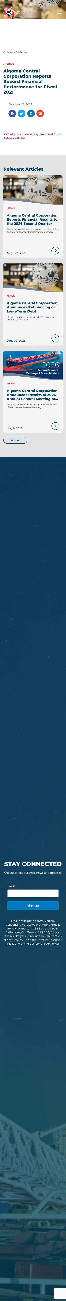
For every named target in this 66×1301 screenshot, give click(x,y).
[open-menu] (60, 12)
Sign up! (33, 905)
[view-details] (55, 250)
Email (11, 886)
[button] (12, 113)
